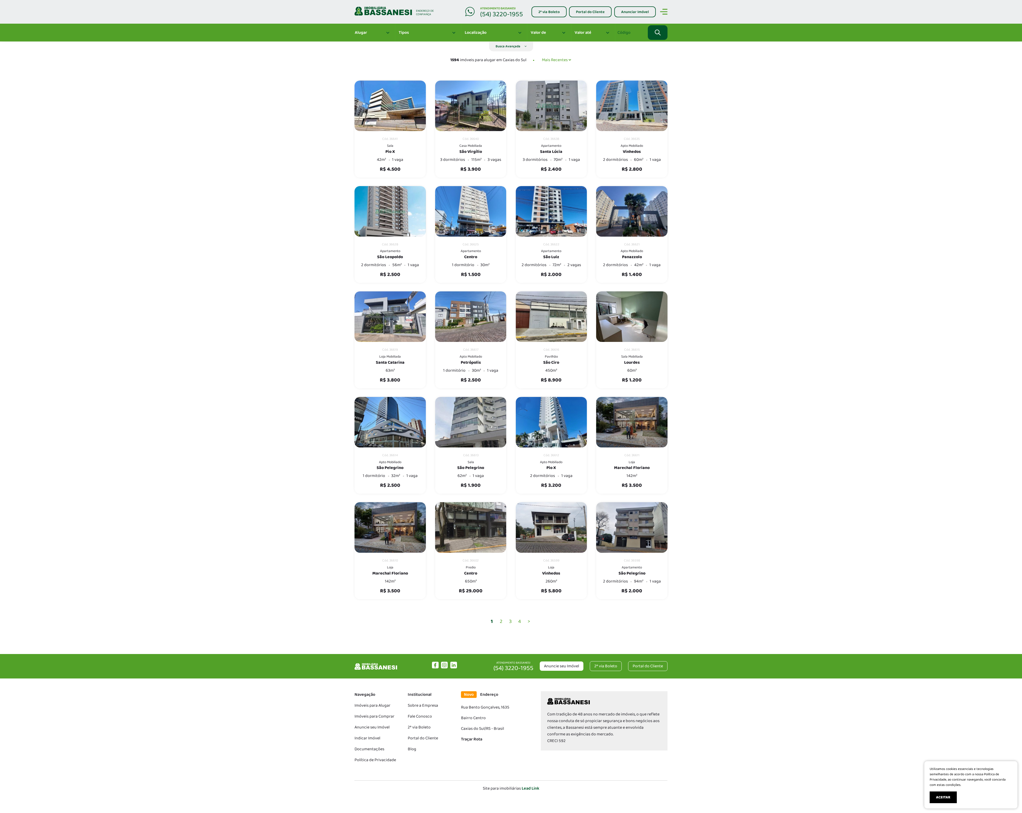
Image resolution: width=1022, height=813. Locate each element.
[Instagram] (444, 667)
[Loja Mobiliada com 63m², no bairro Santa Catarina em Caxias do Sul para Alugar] (390, 316)
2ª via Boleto (419, 727)
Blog (412, 749)
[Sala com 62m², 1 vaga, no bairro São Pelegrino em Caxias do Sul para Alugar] (470, 422)
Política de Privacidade (375, 760)
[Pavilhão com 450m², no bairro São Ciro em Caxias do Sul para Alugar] (551, 316)
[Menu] (663, 12)
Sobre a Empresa (423, 705)
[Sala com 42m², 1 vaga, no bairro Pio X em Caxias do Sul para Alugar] (390, 106)
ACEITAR (943, 797)
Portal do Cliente (423, 738)
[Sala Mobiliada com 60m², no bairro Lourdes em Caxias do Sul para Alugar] (631, 316)
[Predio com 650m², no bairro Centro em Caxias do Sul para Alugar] (470, 527)
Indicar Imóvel (367, 738)
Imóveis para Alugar (372, 705)
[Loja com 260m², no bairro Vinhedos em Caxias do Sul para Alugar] (551, 527)
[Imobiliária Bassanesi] (376, 669)
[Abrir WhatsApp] (1009, 799)
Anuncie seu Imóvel (561, 666)
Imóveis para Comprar (374, 716)
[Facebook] (435, 667)
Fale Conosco (420, 716)
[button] (511, 46)
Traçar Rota (471, 739)
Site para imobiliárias (511, 788)
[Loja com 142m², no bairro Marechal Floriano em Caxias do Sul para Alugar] (631, 422)
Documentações (369, 749)
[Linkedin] (453, 667)
